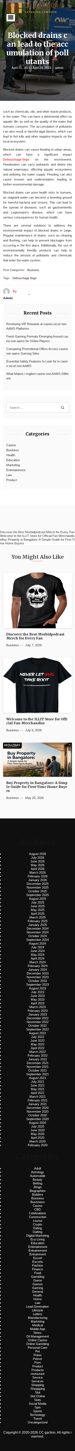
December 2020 (38, 1108)
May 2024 (37, 954)
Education (13, 460)
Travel (37, 1418)
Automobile (37, 1176)
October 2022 (37, 1025)
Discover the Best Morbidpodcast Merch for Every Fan (35, 636)
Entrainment (37, 1254)
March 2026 (37, 872)
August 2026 (37, 854)
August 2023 (37, 988)
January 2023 (37, 1014)
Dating (37, 1228)
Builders (37, 1194)
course (37, 1220)
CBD (37, 1209)
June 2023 (37, 995)
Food (37, 1273)
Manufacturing (37, 1317)
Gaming (37, 1288)
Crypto (37, 1224)
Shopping (37, 1385)
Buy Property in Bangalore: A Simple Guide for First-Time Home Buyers (37, 787)
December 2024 (38, 928)
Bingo (37, 1187)
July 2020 (37, 1126)
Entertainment (15, 470)
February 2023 (38, 1010)
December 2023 (38, 973)
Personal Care (37, 1347)
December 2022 (38, 1018)
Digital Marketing (37, 1235)
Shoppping (37, 1388)
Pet (37, 1351)
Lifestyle (37, 1310)
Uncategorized (38, 1422)
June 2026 (37, 861)
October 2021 (37, 1070)
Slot (37, 1392)
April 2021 (37, 1093)
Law (9, 475)
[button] (10, 17)
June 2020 (37, 1130)
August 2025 (37, 898)
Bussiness (37, 1202)
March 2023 (37, 1007)
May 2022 (37, 1044)
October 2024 (37, 936)
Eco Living (37, 1239)
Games (37, 1284)
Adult (37, 1168)
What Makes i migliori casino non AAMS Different (37, 376)
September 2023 (37, 984)
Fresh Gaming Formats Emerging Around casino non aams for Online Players (37, 339)
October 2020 (37, 1115)
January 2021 (37, 1104)
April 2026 (37, 869)
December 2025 (38, 883)
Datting (37, 1232)
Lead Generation (37, 1306)
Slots (37, 1400)
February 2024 (38, 966)
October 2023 (37, 981)
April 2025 (37, 913)
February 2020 (38, 1145)
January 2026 (37, 880)
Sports (37, 1411)
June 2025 (37, 906)
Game (37, 1280)
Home (37, 1299)
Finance (37, 1269)
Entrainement (38, 1250)
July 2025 (37, 902)
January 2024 (37, 969)
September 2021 (37, 1074)
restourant (37, 1373)
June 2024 (37, 951)
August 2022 (37, 1033)
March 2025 (37, 917)
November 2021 (38, 1066)
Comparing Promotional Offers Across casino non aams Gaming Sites (37, 351)
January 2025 (37, 925)
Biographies (38, 1191)
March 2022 (37, 1051)
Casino (11, 445)
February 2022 (38, 1055)
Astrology (37, 1172)
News (37, 1332)
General (37, 1291)
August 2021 (37, 1078)
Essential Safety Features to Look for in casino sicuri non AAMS (37, 364)
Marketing (13, 465)
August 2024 (37, 943)
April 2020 (37, 1137)
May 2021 (37, 1089)
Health (10, 455)
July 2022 (37, 1037)
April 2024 (37, 958)
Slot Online (37, 1396)
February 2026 (38, 876)
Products (37, 1370)
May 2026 (37, 865)
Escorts (37, 1261)
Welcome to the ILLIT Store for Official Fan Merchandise (36, 721)
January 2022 (37, 1059)
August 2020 (37, 1122)
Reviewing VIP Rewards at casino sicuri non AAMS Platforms (36, 326)
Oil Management (37, 1336)
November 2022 (38, 1022)
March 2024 (37, 962)
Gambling (37, 1276)
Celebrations (37, 1213)
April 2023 (37, 1003)
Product (11, 480)
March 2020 (37, 1141)
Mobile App (37, 1329)
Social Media (37, 1403)
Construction (37, 1217)
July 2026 (37, 857)
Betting (37, 1183)
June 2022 (37, 1040)
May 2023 (37, 999)
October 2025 (37, 891)
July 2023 (37, 992)
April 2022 (37, 1048)
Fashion (37, 1265)
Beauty (37, 1179)
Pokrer (37, 1359)
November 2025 (38, 887)
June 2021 (37, 1085)
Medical (37, 1325)
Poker (38, 1355)
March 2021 (37, 1096)
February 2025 (38, 921)
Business (33, 270)
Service (37, 1377)
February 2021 (38, 1100)
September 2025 (37, 895)
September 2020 (37, 1119)
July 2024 (37, 947)
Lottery (37, 1314)
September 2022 (37, 1029)
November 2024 (38, 932)
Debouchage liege (24, 278)
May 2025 (37, 910)
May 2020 (37, 1134)
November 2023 (38, 977)
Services (37, 1381)
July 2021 (37, 1081)
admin (59, 68)
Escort (37, 1258)
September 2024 (37, 939)
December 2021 (38, 1063)
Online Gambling (37, 1344)
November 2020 (38, 1111)
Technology (37, 1415)
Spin (38, 1407)
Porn (37, 1362)
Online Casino (37, 1340)
